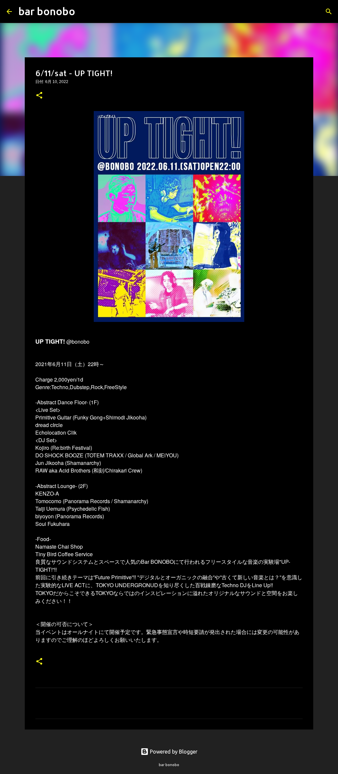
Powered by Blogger (173, 752)
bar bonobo (46, 11)
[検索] (84, 11)
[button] (39, 95)
